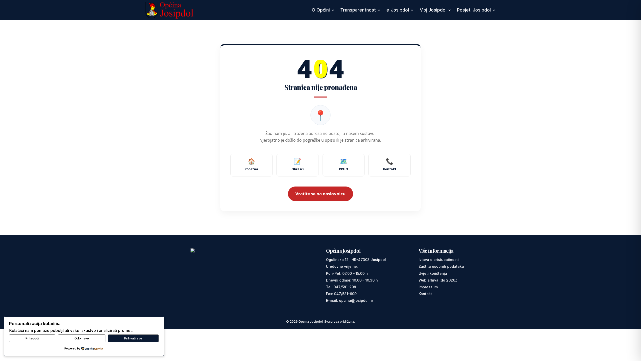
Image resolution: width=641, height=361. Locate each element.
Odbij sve (81, 338)
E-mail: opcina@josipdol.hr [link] (349, 300)
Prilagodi (32, 338)
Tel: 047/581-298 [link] (341, 287)
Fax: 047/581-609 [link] (341, 294)
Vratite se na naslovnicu (320, 194)
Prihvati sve (133, 338)
